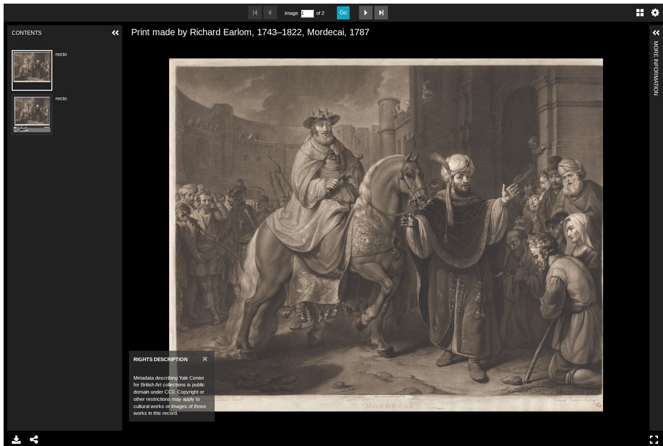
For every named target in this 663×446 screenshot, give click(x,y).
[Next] (639, 234)
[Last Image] (381, 13)
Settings (655, 13)
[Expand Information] (656, 32)
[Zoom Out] (149, 46)
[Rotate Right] (164, 46)
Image (291, 13)
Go (343, 12)
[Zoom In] (133, 46)
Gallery (640, 13)
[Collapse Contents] (115, 32)
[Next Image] (365, 13)
